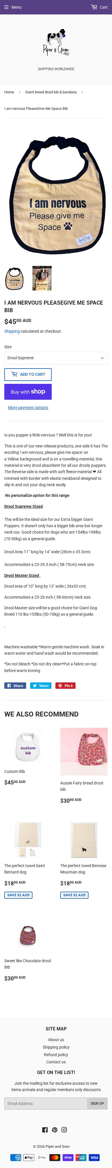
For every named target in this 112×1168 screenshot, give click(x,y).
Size (7, 347)
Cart (103, 7)
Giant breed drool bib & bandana (51, 92)
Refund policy (56, 1054)
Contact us (56, 1062)
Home (9, 92)
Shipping (12, 331)
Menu (16, 7)
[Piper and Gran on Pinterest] (55, 1130)
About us (56, 1039)
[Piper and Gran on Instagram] (64, 1130)
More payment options (28, 407)
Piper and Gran (57, 1146)
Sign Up (97, 1104)
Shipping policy (56, 1047)
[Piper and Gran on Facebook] (45, 1130)
